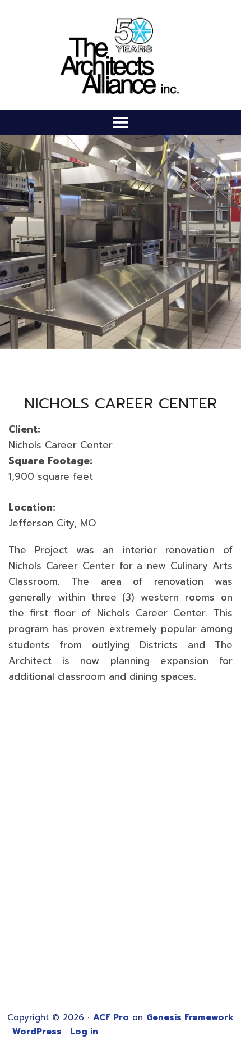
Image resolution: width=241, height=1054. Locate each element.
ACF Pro (111, 1017)
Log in (84, 1031)
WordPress (37, 1031)
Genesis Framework (190, 1017)
